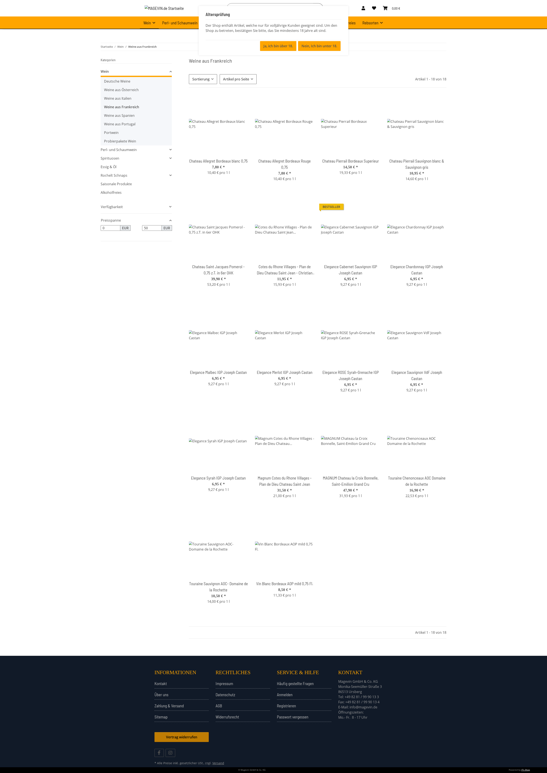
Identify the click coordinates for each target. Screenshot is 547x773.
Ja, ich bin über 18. (278, 46)
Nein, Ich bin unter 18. (319, 46)
